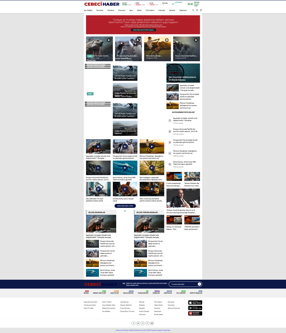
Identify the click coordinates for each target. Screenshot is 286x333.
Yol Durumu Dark (90, 305)
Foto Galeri (150, 10)
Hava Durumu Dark (90, 302)
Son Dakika (88, 10)
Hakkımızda (119, 330)
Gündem (111, 10)
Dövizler (142, 305)
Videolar (161, 10)
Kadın (139, 10)
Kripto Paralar (196, 292)
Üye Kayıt (171, 305)
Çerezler (143, 330)
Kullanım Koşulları (157, 330)
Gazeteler (183, 10)
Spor (131, 10)
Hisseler (156, 292)
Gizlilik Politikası (135, 330)
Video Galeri (158, 305)
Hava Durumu (128, 292)
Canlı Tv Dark (106, 302)
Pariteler (168, 292)
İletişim (126, 330)
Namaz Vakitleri (99, 292)
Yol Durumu (181, 292)
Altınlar (141, 302)
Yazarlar (172, 10)
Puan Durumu (143, 292)
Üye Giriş (171, 302)
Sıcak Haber (158, 314)
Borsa (86, 292)
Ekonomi (121, 10)
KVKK (148, 330)
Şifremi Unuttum (174, 308)
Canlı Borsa (124, 302)
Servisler (99, 10)
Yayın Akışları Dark (108, 305)
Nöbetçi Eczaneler (109, 308)
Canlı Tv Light (89, 308)
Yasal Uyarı (167, 330)
